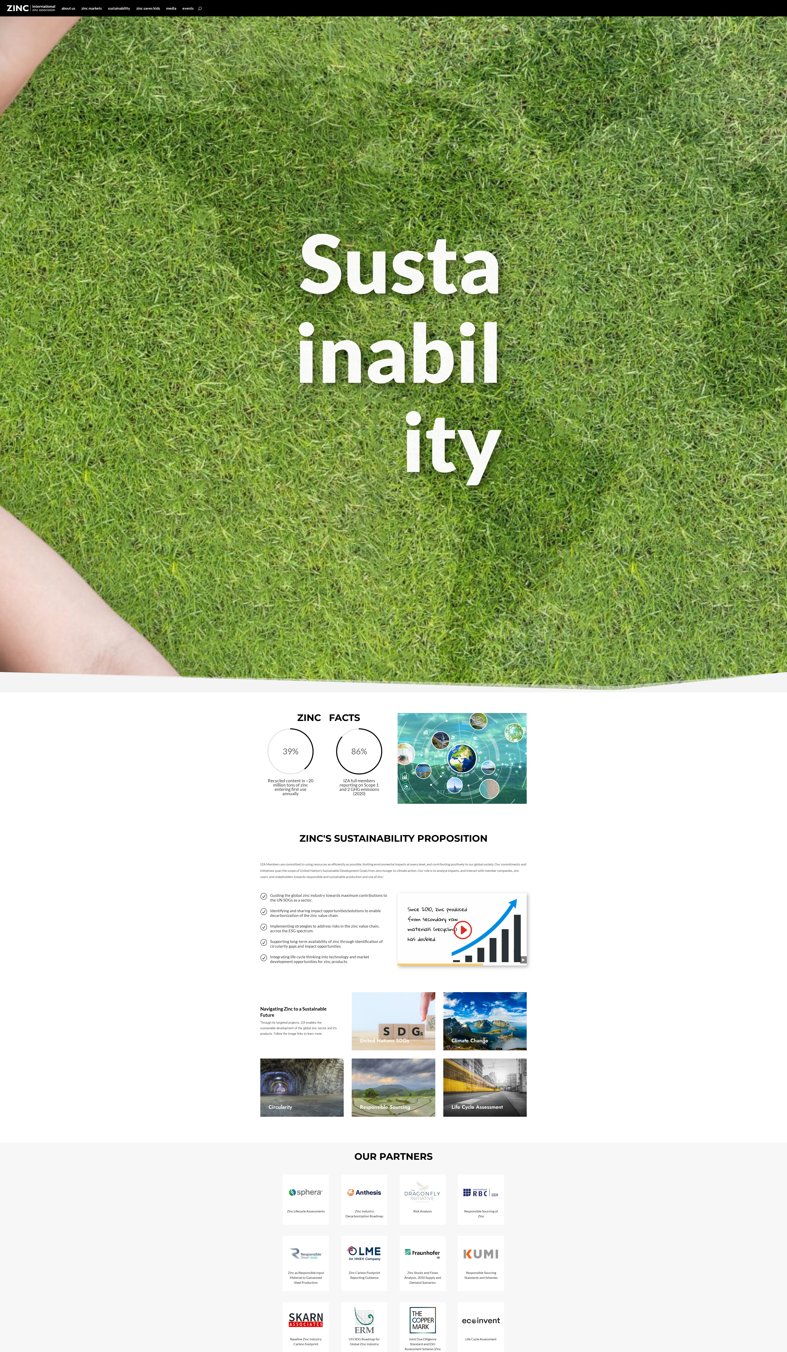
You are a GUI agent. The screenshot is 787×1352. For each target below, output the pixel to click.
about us (68, 8)
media (171, 8)
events (188, 8)
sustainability (119, 8)
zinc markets (91, 8)
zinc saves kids (148, 8)
